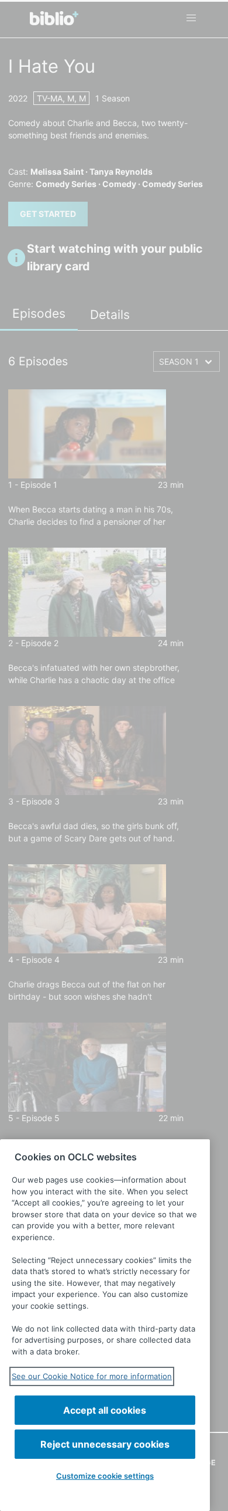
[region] (105, 1325)
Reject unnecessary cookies (105, 1444)
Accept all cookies (104, 1410)
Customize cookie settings (105, 1476)
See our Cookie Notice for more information (92, 1376)
